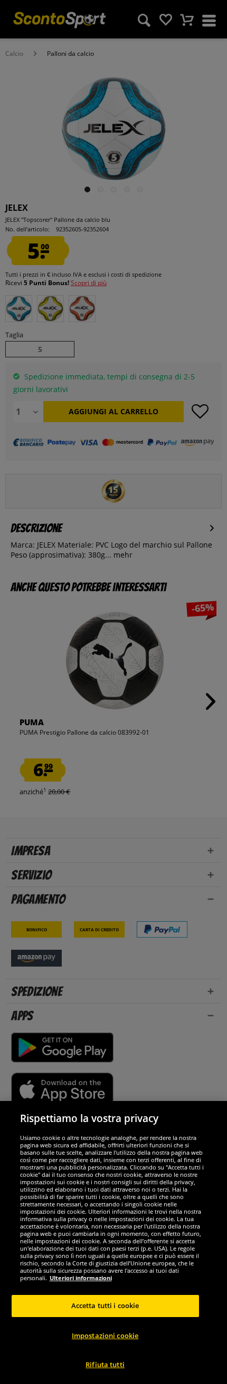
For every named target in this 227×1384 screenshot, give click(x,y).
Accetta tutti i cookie (105, 1305)
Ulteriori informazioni (81, 1278)
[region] (113, 1242)
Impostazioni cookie (105, 1335)
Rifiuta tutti (105, 1364)
